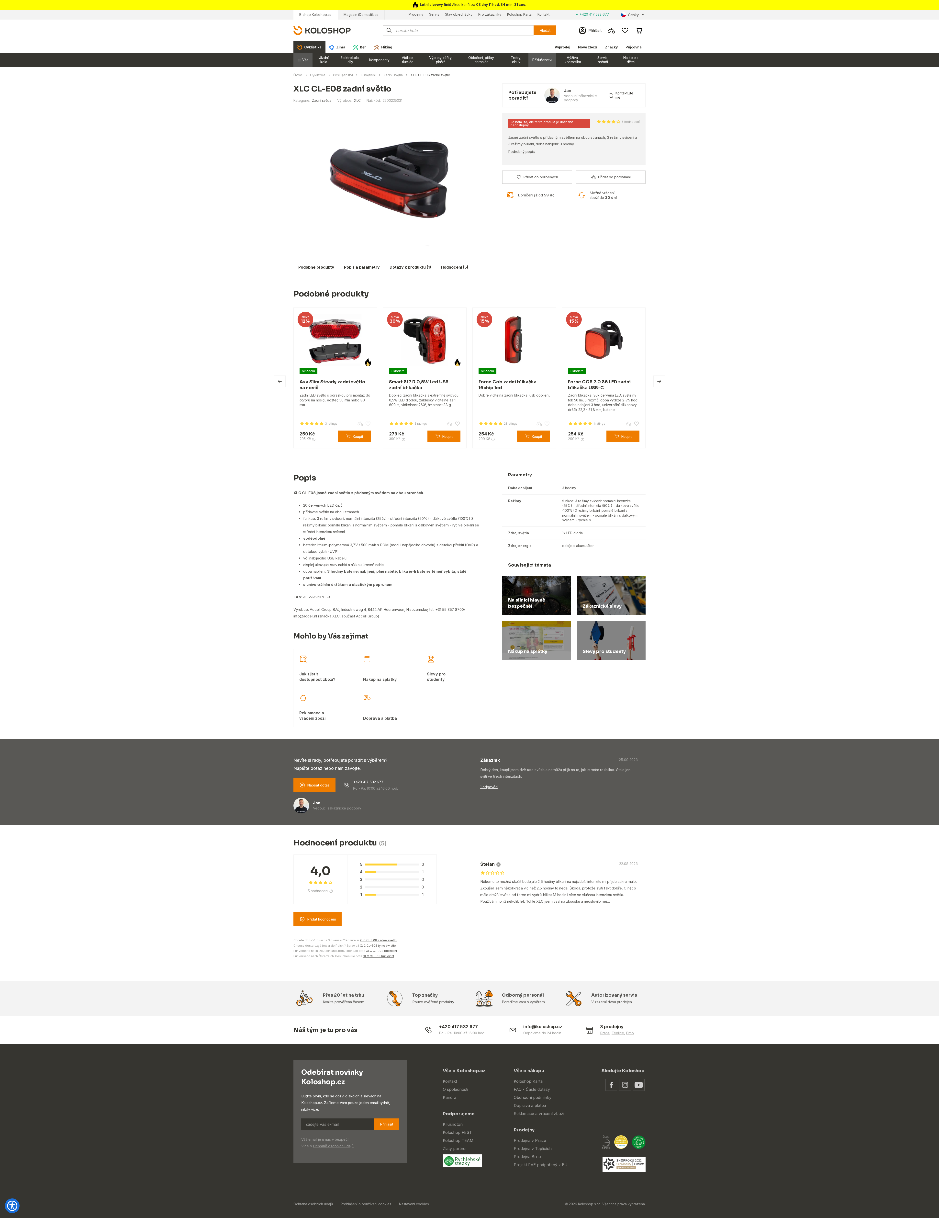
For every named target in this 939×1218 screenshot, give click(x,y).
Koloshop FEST (457, 1132)
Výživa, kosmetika (573, 60)
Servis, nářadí (602, 60)
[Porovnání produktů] (611, 30)
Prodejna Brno (527, 1156)
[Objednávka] (639, 30)
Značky (611, 47)
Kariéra (449, 1097)
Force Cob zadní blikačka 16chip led (485, 385)
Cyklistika (317, 75)
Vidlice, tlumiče (408, 60)
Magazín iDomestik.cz (361, 14)
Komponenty (379, 60)
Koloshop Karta (519, 14)
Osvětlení (368, 75)
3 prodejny (612, 1026)
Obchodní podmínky (532, 1097)
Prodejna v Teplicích (533, 1148)
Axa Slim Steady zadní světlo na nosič (309, 385)
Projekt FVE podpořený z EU (541, 1164)
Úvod (297, 75)
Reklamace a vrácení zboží (539, 1113)
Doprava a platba (530, 1105)
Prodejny (416, 14)
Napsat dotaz (318, 785)
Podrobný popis (521, 151)
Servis (434, 14)
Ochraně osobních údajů (333, 1146)
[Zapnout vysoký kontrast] (12, 1205)
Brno (630, 1033)
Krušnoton (453, 1124)
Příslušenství (542, 60)
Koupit (335, 436)
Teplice (618, 1033)
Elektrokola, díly (350, 60)
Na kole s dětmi (630, 60)
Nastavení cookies (414, 1204)
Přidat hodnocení (321, 919)
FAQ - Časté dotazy (532, 1089)
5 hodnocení (631, 122)
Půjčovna (634, 47)
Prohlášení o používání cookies (366, 1204)
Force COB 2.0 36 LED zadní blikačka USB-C (576, 385)
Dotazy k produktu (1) (410, 267)
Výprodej (562, 47)
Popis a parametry (362, 267)
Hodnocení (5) (454, 267)
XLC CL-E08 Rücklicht (381, 951)
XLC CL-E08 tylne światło (378, 945)
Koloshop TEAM (458, 1140)
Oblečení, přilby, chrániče (481, 60)
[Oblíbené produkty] (625, 30)
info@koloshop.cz (542, 1026)
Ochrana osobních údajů (313, 1204)
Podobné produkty (316, 267)
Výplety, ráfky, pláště (440, 60)
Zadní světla (393, 75)
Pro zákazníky (489, 14)
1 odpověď (489, 787)
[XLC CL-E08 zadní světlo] (389, 180)
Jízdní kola (324, 60)
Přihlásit (386, 1124)
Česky (633, 14)
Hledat (544, 30)
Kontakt (543, 14)
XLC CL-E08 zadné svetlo (378, 940)
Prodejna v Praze (530, 1140)
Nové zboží (587, 47)
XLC (357, 100)
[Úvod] (322, 30)
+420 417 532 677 (594, 14)
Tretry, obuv (516, 60)
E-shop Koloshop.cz (315, 14)
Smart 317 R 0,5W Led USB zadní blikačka (395, 385)
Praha (605, 1033)
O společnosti (455, 1089)
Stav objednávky (458, 14)
